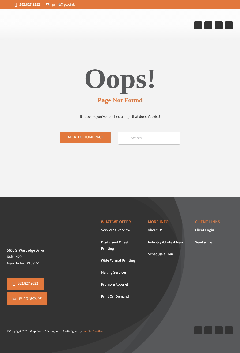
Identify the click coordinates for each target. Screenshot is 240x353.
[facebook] (198, 25)
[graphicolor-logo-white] (48, 218)
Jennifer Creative (92, 331)
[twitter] (208, 25)
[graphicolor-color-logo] (63, 15)
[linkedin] (229, 25)
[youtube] (219, 25)
